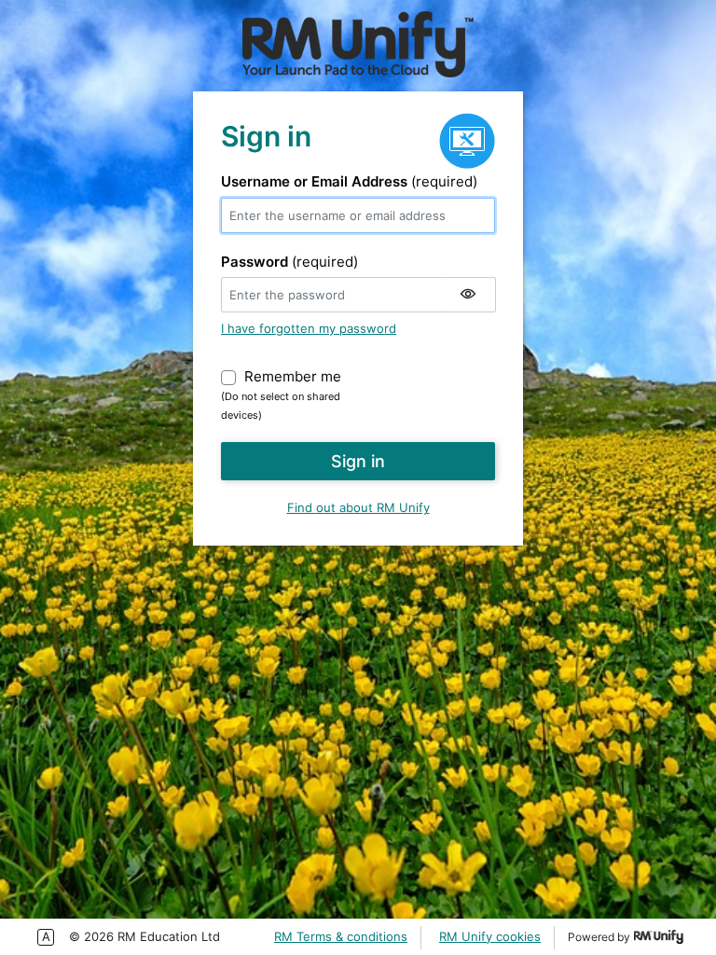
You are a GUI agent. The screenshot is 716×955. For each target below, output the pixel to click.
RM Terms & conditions (340, 936)
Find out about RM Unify (358, 507)
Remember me (292, 376)
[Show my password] (468, 294)
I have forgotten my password (308, 328)
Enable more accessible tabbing (45, 937)
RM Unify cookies (490, 936)
